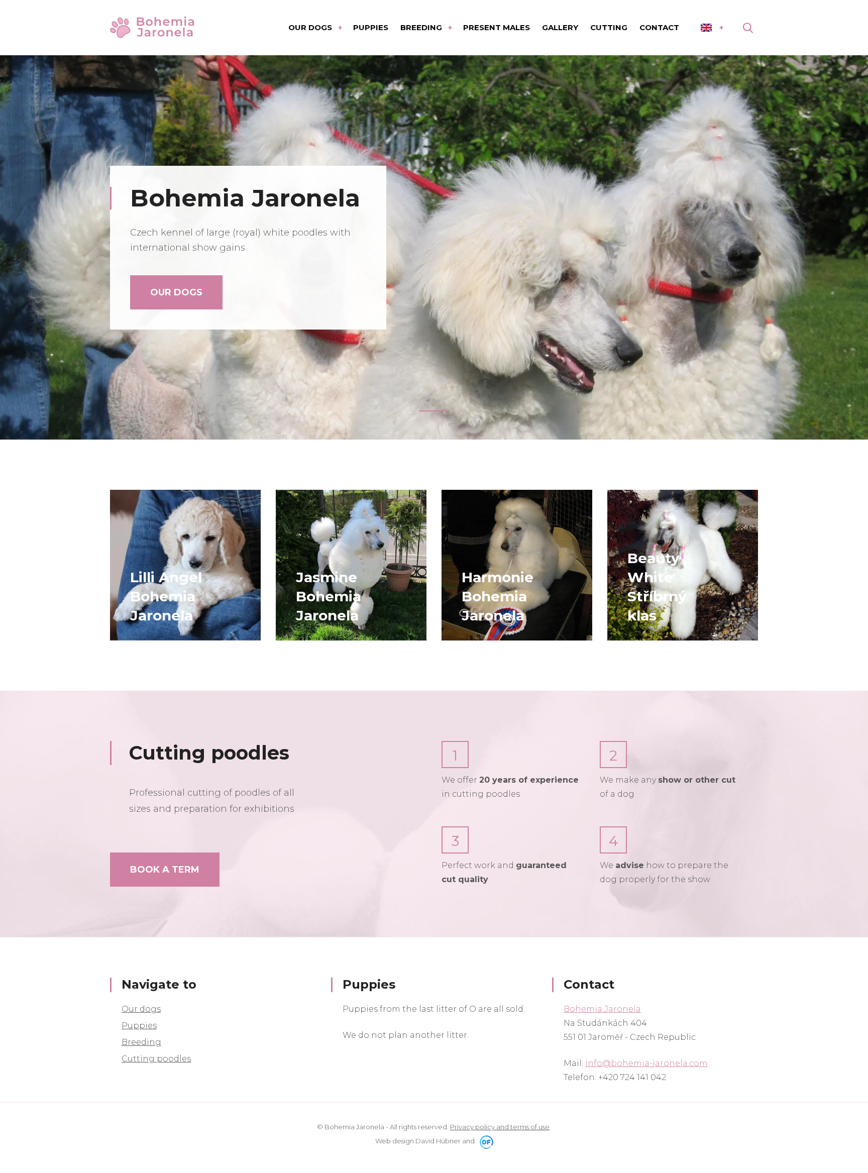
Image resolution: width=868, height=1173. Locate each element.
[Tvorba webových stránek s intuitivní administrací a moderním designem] (484, 1141)
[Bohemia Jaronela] (152, 27)
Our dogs (176, 292)
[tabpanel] (434, 247)
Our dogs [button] (311, 27)
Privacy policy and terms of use (500, 1127)
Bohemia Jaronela (602, 1009)
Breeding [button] (422, 27)
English (711, 27)
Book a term (164, 869)
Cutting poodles (156, 1058)
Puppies (139, 1025)
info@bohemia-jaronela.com (646, 1063)
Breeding (141, 1042)
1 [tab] (434, 411)
